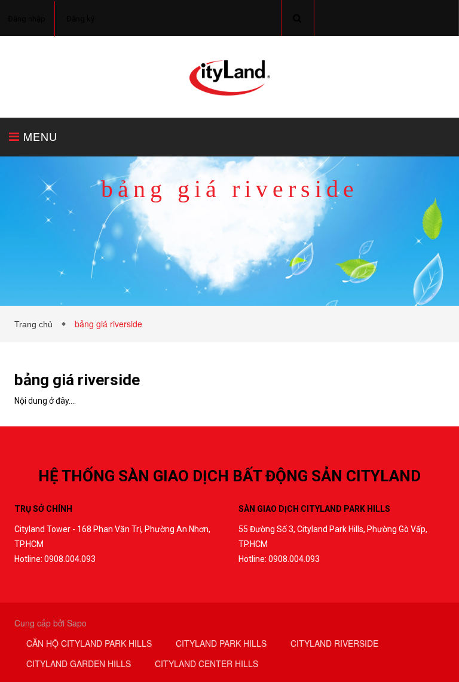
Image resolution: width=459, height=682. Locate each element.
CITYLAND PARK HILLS (221, 643)
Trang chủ (35, 324)
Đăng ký (80, 18)
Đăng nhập (26, 18)
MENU (38, 136)
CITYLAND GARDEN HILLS (78, 663)
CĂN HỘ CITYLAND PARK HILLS (89, 643)
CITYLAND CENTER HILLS (206, 663)
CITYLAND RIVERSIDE (334, 643)
